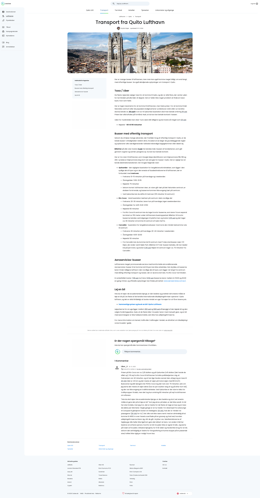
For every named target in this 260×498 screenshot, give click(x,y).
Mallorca (101, 485)
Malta (100, 478)
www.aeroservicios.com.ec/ (175, 281)
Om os (164, 465)
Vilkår (81, 493)
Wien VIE (101, 465)
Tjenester (145, 10)
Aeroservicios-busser (81, 92)
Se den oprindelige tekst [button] (144, 369)
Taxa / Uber (78, 85)
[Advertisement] (89, 115)
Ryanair (132, 465)
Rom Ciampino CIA (136, 472)
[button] (151, 351)
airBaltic (70, 465)
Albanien (101, 482)
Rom (131, 482)
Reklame (98, 493)
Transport (104, 10)
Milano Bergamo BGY (136, 468)
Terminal (118, 10)
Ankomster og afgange (164, 10)
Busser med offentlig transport (84, 88)
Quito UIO (90, 10)
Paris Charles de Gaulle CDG (138, 475)
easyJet (69, 472)
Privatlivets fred (89, 493)
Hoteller (131, 10)
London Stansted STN (74, 468)
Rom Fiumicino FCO (105, 468)
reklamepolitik (168, 330)
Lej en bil (77, 95)
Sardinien (102, 472)
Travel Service (103, 475)
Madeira (70, 478)
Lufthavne (122, 16)
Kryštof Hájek (125, 28)
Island (69, 482)
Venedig (132, 478)
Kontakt (164, 468)
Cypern (69, 485)
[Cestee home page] (6, 3)
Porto (131, 485)
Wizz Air (69, 475)
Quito (130, 16)
